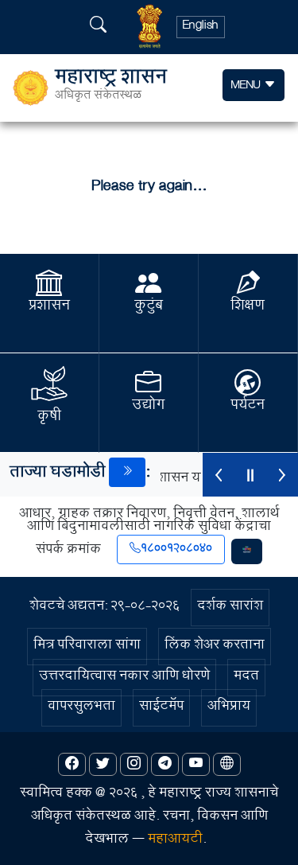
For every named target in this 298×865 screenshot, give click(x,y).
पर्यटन (247, 407)
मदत (246, 678)
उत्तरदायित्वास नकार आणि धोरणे (124, 678)
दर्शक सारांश (230, 607)
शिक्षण (247, 307)
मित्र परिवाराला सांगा (87, 646)
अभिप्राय (228, 708)
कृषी (49, 418)
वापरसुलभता (81, 708)
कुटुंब (148, 307)
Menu (247, 86)
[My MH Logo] (246, 551)
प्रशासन (49, 307)
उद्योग (148, 407)
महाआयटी (175, 841)
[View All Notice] (127, 472)
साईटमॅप (161, 708)
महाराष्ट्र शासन (111, 88)
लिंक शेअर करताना (214, 646)
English (201, 27)
